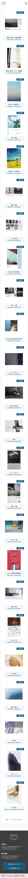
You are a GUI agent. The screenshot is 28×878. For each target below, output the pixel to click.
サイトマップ (3, 876)
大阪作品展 (20, 179)
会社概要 (2, 875)
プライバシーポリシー (9, 875)
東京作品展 (20, 12)
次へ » (20, 819)
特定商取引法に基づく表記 (19, 875)
